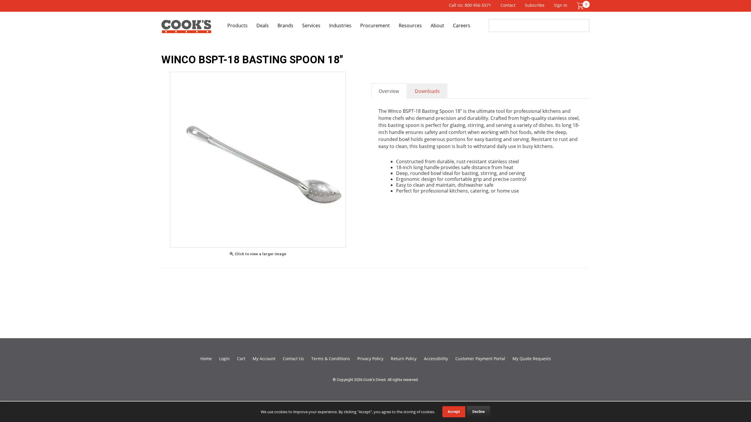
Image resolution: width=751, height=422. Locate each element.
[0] (580, 5)
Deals (262, 25)
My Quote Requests (531, 358)
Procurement (375, 25)
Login (224, 358)
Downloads (427, 91)
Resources (410, 25)
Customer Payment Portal (480, 358)
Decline (478, 412)
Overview (389, 91)
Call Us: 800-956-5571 (470, 5)
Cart (241, 358)
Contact (507, 5)
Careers (461, 25)
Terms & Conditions (330, 358)
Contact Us (293, 358)
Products (237, 25)
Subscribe (534, 5)
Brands (285, 25)
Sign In (560, 5)
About (437, 25)
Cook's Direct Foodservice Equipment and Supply (186, 29)
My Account (264, 358)
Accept (454, 412)
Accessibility (436, 358)
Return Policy (404, 358)
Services (311, 25)
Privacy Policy (370, 358)
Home (206, 358)
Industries (340, 25)
